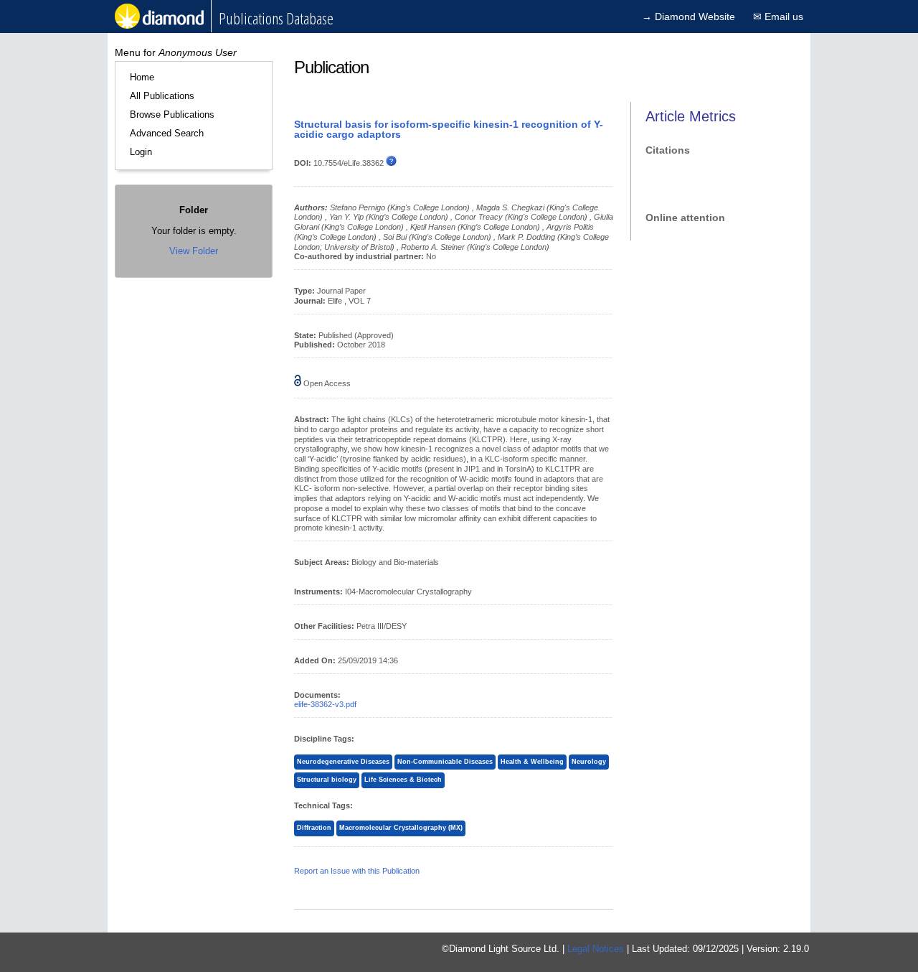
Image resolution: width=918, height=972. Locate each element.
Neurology (589, 761)
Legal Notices (595, 948)
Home (142, 77)
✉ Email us (778, 16)
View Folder (193, 251)
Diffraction (314, 827)
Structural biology (326, 779)
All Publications (162, 95)
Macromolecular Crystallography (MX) (401, 827)
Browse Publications (172, 114)
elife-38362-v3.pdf (325, 704)
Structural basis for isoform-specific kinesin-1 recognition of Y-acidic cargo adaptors (448, 129)
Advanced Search (167, 133)
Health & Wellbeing (532, 761)
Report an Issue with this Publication (357, 870)
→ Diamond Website (688, 16)
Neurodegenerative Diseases (343, 761)
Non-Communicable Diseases (445, 761)
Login (141, 151)
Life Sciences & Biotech (403, 779)
